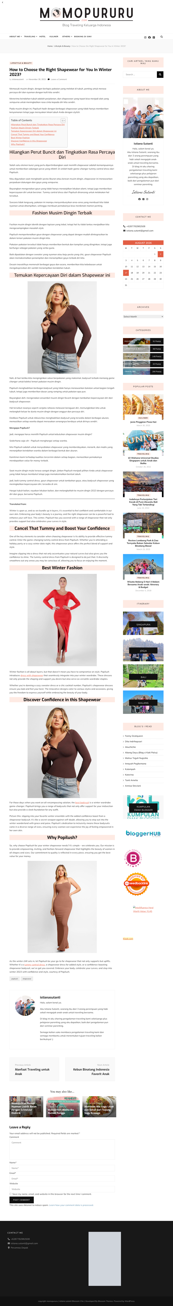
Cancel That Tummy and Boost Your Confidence (32, 134)
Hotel (42, 36)
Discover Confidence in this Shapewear (29, 141)
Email (12, 1173)
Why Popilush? (18, 144)
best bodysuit (82, 802)
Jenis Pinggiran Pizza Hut (143, 422)
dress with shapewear (32, 675)
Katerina (129, 774)
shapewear (27, 979)
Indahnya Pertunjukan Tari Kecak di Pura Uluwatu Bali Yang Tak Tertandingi (143, 502)
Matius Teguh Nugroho (136, 758)
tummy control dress (34, 964)
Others (66, 36)
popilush (14, 979)
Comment (14, 1137)
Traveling (29, 36)
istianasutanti (18, 79)
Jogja (143, 650)
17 (126, 273)
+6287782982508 (135, 226)
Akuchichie (130, 747)
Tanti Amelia (131, 780)
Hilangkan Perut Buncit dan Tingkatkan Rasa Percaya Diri (38, 124)
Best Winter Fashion (20, 137)
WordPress (129, 1301)
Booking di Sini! (83, 36)
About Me (14, 36)
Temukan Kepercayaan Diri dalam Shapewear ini (33, 131)
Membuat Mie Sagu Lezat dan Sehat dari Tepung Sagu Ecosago (99, 1110)
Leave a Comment (59, 79)
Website (13, 1183)
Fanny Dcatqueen (134, 736)
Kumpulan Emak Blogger (143, 808)
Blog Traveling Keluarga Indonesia (86, 25)
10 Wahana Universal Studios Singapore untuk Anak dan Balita (143, 460)
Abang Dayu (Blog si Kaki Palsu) (141, 752)
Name (12, 1162)
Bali (143, 677)
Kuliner (54, 36)
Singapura (144, 624)
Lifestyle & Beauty (21, 63)
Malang (143, 702)
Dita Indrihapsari (133, 741)
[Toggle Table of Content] (62, 120)
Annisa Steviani (133, 785)
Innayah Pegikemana (135, 763)
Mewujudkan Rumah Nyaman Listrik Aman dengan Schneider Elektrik (23, 1108)
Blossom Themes (105, 1301)
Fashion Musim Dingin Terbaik (25, 127)
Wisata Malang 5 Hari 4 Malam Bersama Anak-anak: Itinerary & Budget (143, 584)
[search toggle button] (162, 37)
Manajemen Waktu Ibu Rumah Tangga (61, 1111)
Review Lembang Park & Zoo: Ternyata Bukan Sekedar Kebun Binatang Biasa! (143, 543)
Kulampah (130, 769)
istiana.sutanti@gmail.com (139, 230)
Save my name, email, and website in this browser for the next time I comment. (52, 1194)
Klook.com (128, 938)
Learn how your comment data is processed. (71, 1205)
